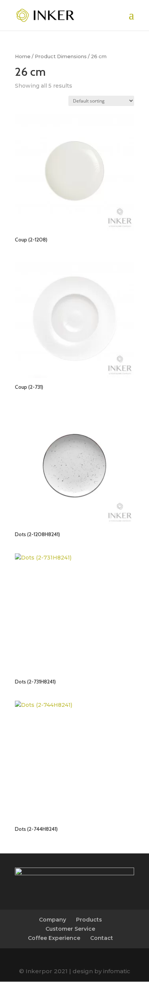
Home (23, 56)
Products (89, 919)
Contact (101, 938)
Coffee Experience (54, 938)
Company (52, 919)
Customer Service (70, 928)
